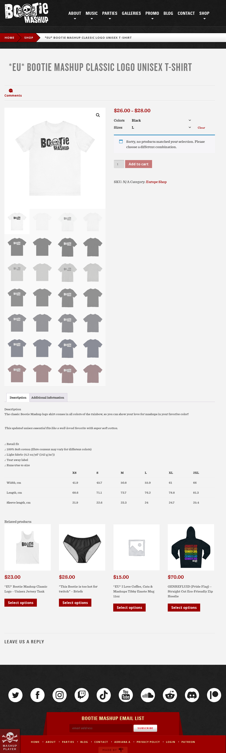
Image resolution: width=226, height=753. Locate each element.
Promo (152, 13)
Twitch (82, 695)
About (74, 13)
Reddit (170, 695)
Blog (168, 13)
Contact (186, 13)
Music (92, 13)
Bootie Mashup (26, 13)
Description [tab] (18, 397)
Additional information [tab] (47, 397)
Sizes (118, 127)
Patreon (214, 695)
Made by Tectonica (113, 750)
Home (9, 38)
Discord (192, 695)
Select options (20, 602)
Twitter (15, 695)
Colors (119, 120)
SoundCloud (148, 695)
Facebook (37, 695)
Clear (201, 127)
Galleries (131, 13)
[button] (98, 115)
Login (170, 741)
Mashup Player (10, 747)
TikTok (104, 695)
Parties (109, 13)
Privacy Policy (148, 741)
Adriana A (122, 741)
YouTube (126, 695)
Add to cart (139, 164)
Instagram (60, 695)
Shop (204, 13)
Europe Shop (156, 181)
